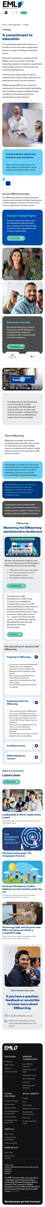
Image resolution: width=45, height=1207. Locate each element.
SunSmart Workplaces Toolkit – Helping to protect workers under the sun (22, 889)
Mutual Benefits (31, 1094)
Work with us (11, 1148)
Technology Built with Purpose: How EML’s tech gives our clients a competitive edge (21, 930)
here (9, 617)
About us (9, 1129)
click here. (14, 1191)
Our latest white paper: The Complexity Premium (16, 854)
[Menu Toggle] (6, 12)
